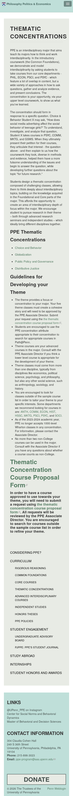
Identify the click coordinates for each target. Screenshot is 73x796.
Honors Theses (26, 614)
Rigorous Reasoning (30, 568)
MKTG (28, 415)
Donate (36, 779)
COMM (34, 412)
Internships (21, 664)
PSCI (36, 415)
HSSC (18, 415)
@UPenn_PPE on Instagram (24, 710)
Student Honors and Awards (36, 673)
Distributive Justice (27, 268)
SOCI (58, 415)
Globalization (23, 254)
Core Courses (25, 582)
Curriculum (20, 561)
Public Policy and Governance (34, 261)
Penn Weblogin (56, 788)
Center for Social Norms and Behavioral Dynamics (31, 716)
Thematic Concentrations (34, 589)
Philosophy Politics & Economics (29, 4)
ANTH (24, 412)
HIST (52, 412)
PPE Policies (24, 621)
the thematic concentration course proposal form (37, 321)
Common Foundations (31, 575)
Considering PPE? (25, 552)
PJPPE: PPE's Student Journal (37, 647)
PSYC (44, 415)
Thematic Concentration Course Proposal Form (34, 473)
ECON (44, 412)
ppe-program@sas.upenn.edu (34, 759)
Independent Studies (30, 607)
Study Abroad (22, 656)
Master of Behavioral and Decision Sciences (34, 721)
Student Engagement (29, 629)
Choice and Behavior (28, 248)
